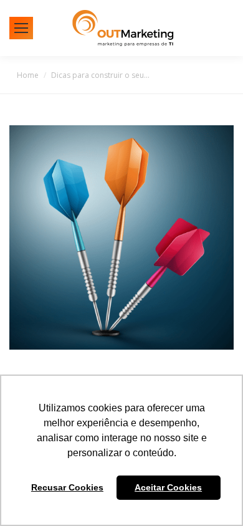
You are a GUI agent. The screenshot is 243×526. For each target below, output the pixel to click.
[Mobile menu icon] (21, 28)
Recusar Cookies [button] (67, 487)
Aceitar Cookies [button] (168, 487)
